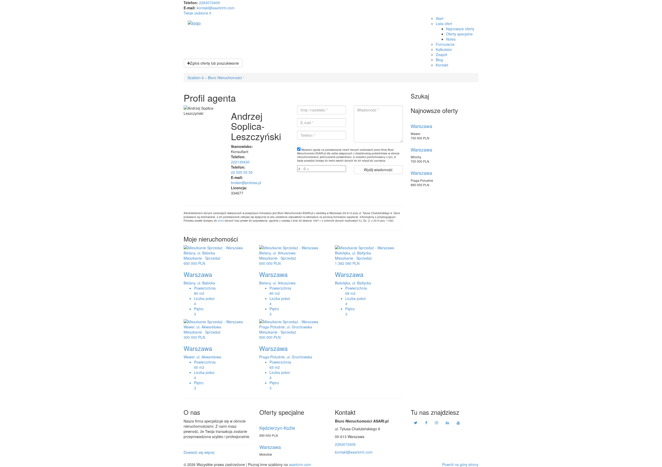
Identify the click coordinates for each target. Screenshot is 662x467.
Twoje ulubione (197, 13)
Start (439, 18)
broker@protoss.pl (246, 182)
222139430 (240, 161)
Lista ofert (444, 23)
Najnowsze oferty (460, 28)
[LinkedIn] (447, 422)
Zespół (441, 54)
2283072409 (209, 2)
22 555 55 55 (242, 172)
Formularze (445, 44)
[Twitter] (416, 422)
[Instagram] (436, 422)
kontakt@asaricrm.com (216, 7)
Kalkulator (444, 49)
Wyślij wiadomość (378, 169)
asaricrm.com (300, 464)
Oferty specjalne (459, 33)
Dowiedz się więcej (199, 452)
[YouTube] (458, 422)
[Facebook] (426, 422)
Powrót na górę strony (460, 464)
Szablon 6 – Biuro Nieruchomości (214, 77)
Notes (451, 39)
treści (221, 220)
